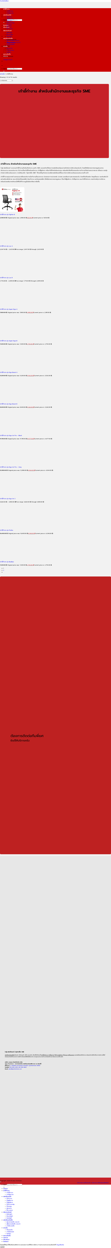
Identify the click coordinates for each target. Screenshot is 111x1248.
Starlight (9, 1218)
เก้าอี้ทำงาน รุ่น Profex (6, 530)
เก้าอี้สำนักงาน (44, 1055)
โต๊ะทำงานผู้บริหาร (58, 1055)
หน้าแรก (5, 1189)
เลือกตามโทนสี (7, 1212)
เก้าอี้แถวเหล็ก (11, 44)
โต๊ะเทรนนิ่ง (10, 48)
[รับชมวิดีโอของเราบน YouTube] (14, 1073)
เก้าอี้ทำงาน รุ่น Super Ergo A (8, 309)
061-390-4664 (22, 1067)
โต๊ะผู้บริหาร (10, 21)
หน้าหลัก (2, 74)
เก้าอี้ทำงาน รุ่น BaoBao (7, 562)
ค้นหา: (5, 69)
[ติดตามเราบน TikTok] (17, 1073)
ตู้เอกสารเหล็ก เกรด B (13, 40)
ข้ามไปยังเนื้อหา (4, 1)
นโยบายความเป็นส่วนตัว (84, 1183)
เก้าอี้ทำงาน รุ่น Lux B (6, 278)
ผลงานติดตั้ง (7, 54)
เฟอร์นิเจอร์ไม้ (7, 15)
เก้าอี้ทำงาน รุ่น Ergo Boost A (8, 372)
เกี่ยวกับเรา (6, 27)
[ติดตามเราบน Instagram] (12, 1073)
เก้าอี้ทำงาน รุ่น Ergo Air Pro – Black (11, 436)
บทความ (5, 56)
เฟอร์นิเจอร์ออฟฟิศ (9, 1055)
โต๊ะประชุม (9, 25)
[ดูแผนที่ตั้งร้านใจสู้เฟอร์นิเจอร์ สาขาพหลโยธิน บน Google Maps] (16, 1177)
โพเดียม (9, 1234)
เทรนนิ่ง (5, 46)
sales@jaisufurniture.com (15, 1069)
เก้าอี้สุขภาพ (10, 13)
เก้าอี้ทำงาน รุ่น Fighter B (7, 215)
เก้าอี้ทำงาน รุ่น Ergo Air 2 (7, 499)
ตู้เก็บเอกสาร (71, 1055)
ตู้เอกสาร (9, 27)
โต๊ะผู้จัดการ (10, 19)
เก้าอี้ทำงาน (6, 9)
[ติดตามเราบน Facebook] (9, 1073)
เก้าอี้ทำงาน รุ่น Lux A (6, 246)
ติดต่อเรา (6, 25)
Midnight (9, 1214)
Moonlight (10, 1216)
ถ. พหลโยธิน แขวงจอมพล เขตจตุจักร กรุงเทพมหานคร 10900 (25, 1065)
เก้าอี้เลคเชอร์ (10, 50)
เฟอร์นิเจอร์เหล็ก (8, 38)
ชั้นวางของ (10, 29)
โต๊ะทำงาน (9, 17)
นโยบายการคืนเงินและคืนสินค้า (100, 1183)
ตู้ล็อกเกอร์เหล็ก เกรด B (13, 42)
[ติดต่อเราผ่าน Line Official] (6, 1073)
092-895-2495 (14, 1067)
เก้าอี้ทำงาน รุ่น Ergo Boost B (8, 404)
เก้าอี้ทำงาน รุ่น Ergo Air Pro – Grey (11, 467)
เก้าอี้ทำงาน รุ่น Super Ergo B (8, 341)
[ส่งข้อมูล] (4, 22)
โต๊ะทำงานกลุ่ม (11, 23)
